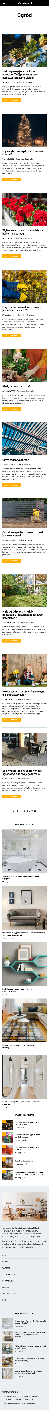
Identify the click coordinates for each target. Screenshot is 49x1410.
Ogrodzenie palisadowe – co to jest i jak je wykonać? (23, 533)
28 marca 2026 (7, 82)
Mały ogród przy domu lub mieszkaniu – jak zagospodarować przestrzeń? (22, 614)
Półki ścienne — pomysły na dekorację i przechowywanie (17, 990)
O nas (8, 1399)
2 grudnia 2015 (20, 1140)
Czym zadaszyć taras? (15, 459)
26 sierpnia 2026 (8, 882)
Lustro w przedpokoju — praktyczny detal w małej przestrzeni (21, 1103)
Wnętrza (6, 1268)
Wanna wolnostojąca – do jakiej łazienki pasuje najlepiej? (20, 877)
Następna (31, 811)
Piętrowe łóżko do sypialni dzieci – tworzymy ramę (28, 1123)
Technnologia (8, 1294)
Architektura (8, 1274)
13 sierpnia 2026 (8, 938)
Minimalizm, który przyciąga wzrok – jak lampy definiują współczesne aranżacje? (23, 934)
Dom (4, 1255)
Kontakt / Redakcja (24, 1399)
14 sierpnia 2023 (8, 464)
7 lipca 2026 (6, 1051)
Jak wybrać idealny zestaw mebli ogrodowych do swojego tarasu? (22, 772)
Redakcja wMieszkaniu (24, 82)
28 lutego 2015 (20, 1178)
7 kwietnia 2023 (8, 699)
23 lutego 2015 (20, 1153)
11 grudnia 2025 (8, 159)
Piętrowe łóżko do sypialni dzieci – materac (28, 1148)
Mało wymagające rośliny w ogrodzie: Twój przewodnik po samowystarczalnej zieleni (19, 74)
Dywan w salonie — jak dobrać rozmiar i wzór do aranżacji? (20, 1046)
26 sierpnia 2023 (8, 391)
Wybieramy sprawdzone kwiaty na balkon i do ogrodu (22, 232)
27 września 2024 (8, 315)
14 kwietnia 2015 (21, 1164)
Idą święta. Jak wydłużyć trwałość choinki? (23, 152)
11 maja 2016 (19, 1128)
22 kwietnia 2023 (8, 540)
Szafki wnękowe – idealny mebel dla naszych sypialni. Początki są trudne (29, 1173)
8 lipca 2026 (6, 994)
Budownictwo (8, 1281)
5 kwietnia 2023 (8, 779)
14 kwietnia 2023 (8, 622)
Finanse (5, 1287)
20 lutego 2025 (7, 238)
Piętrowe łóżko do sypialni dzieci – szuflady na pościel (28, 1136)
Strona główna (9, 1396)
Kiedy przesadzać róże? (16, 386)
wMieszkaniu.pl (24, 2)
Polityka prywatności (30, 1396)
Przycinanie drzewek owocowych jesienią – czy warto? (21, 308)
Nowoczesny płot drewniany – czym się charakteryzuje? (23, 693)
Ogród (5, 1262)
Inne (4, 1300)
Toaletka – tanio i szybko (24, 1161)
